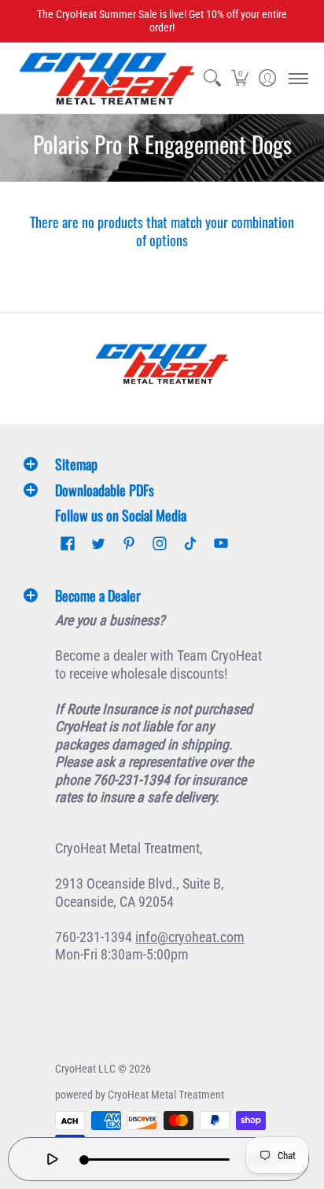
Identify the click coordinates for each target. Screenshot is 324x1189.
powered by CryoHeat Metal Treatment (139, 1094)
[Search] (212, 78)
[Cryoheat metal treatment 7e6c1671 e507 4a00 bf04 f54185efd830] (162, 364)
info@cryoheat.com (190, 937)
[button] (239, 78)
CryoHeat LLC (85, 1068)
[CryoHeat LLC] (107, 78)
